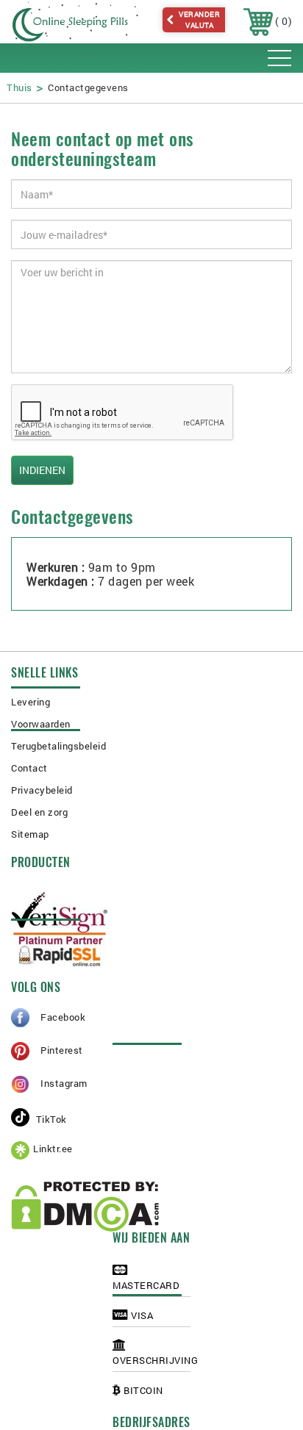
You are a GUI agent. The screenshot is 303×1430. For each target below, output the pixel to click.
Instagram (64, 1083)
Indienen (42, 470)
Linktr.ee (53, 1148)
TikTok (50, 1119)
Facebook (62, 1017)
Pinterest (61, 1050)
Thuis (19, 87)
